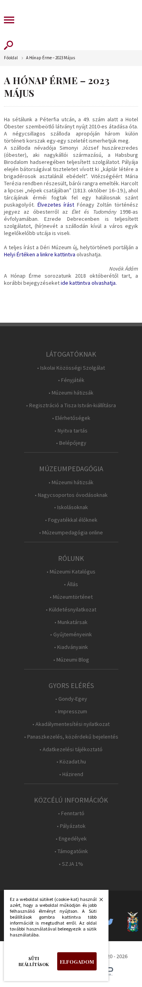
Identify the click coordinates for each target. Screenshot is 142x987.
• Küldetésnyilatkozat (71, 609)
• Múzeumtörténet (71, 597)
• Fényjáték (71, 380)
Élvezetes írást (56, 204)
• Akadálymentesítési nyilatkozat (71, 724)
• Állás (71, 584)
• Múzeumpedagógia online (71, 532)
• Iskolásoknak (71, 507)
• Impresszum (71, 711)
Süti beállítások (34, 961)
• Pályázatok (71, 826)
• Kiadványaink (71, 647)
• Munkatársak (71, 622)
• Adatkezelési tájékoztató (71, 749)
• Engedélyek (71, 838)
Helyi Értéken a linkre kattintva (39, 254)
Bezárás (97, 902)
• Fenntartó (71, 813)
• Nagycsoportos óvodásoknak (71, 495)
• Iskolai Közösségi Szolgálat (71, 368)
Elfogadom (77, 961)
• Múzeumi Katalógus (71, 571)
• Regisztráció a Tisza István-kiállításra (71, 405)
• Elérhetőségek (71, 418)
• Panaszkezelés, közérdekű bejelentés (71, 736)
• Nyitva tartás (71, 430)
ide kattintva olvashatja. (89, 282)
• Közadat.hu (71, 761)
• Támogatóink (71, 851)
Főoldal (11, 57)
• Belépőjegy (71, 443)
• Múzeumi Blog (71, 659)
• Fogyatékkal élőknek (71, 520)
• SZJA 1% (71, 864)
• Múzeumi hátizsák (71, 392)
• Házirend (71, 774)
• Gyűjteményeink (71, 634)
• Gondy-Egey (71, 699)
